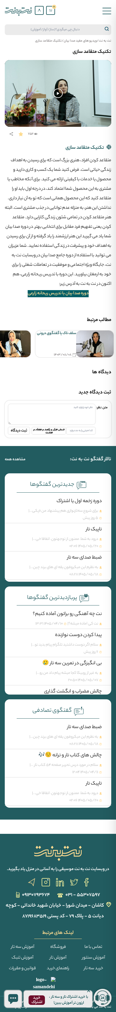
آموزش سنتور (93, 958)
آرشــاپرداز (21, 1007)
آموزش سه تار (22, 947)
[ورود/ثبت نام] (39, 10)
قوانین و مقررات (22, 968)
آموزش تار (58, 958)
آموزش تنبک (22, 958)
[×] (13, 999)
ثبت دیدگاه (19, 431)
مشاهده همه (15, 460)
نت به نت (105, 41)
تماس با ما (93, 947)
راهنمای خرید (58, 968)
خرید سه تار (93, 968)
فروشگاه (58, 947)
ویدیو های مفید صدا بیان (80, 41)
